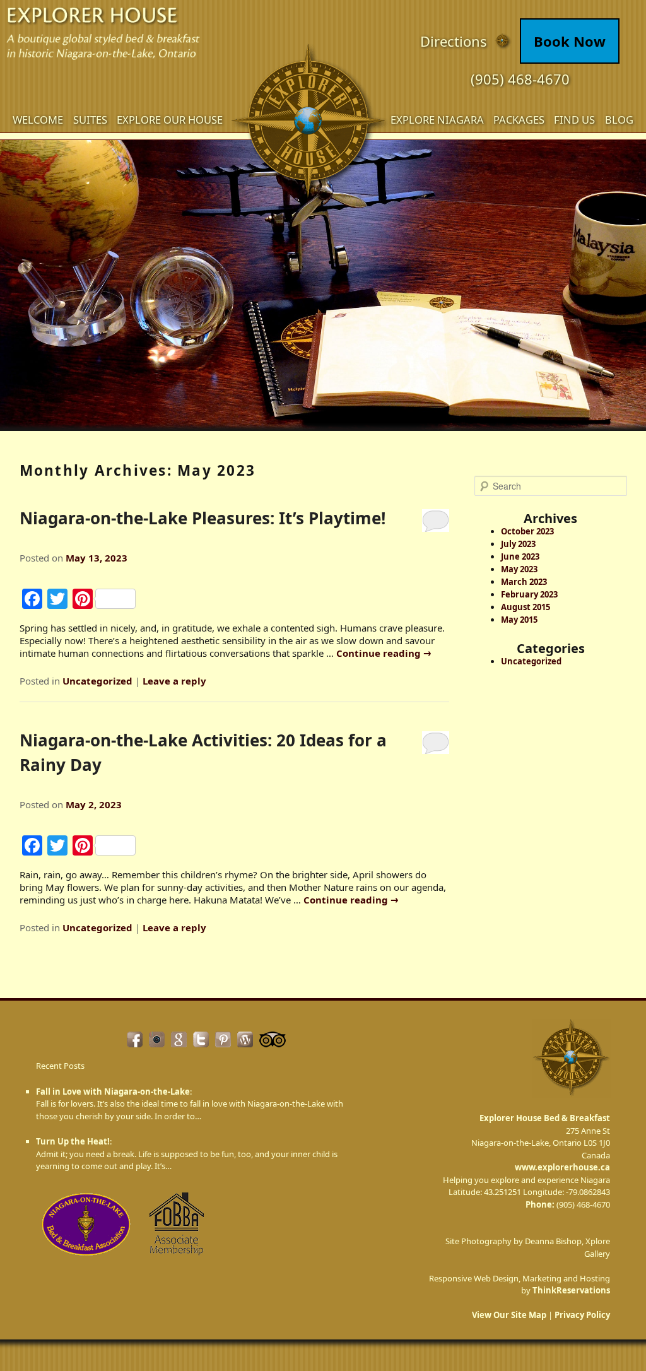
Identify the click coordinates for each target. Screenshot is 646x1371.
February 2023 (529, 594)
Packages (518, 119)
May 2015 (519, 619)
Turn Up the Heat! (73, 1141)
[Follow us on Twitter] (201, 1039)
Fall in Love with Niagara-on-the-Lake (113, 1091)
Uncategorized (97, 680)
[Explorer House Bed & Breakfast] (310, 123)
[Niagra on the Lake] (86, 1258)
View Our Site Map (509, 1315)
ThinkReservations (571, 1290)
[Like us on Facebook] (135, 1039)
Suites (90, 119)
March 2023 (524, 581)
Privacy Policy (582, 1315)
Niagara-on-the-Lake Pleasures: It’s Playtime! (202, 518)
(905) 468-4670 (520, 78)
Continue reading (384, 653)
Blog (619, 119)
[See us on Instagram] (157, 1039)
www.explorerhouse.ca (562, 1167)
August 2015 (525, 607)
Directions (453, 41)
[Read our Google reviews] (179, 1039)
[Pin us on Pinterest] (223, 1039)
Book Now (570, 41)
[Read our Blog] (245, 1039)
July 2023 (518, 544)
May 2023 (519, 569)
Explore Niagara (437, 119)
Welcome (38, 119)
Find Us (574, 119)
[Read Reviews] (272, 1039)
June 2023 (520, 556)
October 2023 (527, 531)
